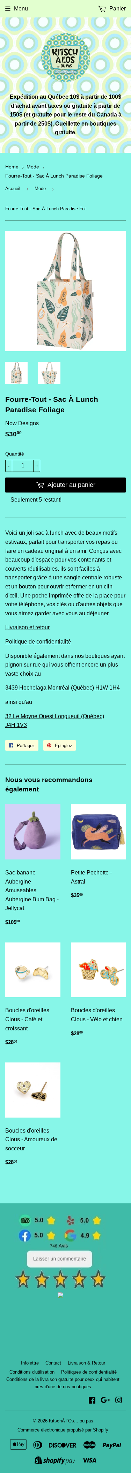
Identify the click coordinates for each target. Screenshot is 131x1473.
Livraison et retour (27, 627)
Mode (33, 167)
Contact (53, 1363)
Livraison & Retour (86, 1363)
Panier (117, 9)
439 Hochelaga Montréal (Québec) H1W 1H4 (64, 688)
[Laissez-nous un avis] (60, 1287)
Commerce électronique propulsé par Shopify (62, 1430)
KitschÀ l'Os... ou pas (71, 1420)
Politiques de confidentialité (89, 1372)
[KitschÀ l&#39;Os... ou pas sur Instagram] (118, 1401)
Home (12, 167)
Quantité (14, 454)
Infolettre (30, 1363)
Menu (21, 9)
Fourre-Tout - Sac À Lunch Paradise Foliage (54, 176)
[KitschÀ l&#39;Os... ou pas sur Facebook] (92, 1401)
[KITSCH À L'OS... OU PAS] (60, 1296)
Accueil (12, 188)
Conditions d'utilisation (31, 1372)
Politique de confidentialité (38, 642)
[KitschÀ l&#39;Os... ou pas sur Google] (105, 1401)
